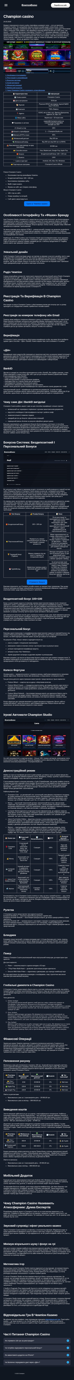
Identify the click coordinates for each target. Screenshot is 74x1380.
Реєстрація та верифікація (17, 78)
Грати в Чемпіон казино (37, 204)
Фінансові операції (14, 85)
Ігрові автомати (13, 83)
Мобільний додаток (14, 88)
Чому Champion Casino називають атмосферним (26, 90)
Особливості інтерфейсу (16, 75)
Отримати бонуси (37, 582)
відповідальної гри (52, 1319)
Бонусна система (14, 80)
